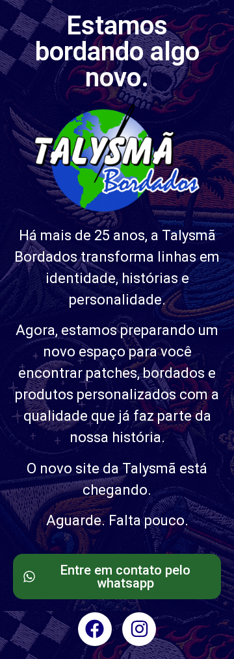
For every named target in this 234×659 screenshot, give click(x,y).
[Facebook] (95, 629)
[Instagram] (139, 629)
